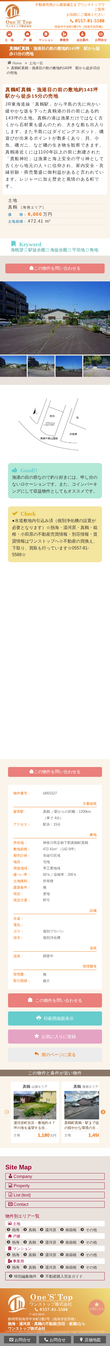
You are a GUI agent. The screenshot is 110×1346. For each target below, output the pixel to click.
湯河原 (50, 1230)
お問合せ (23, 1339)
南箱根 (71, 1230)
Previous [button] (7, 1112)
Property (21, 1186)
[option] (35, 1112)
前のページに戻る (59, 1054)
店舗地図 (93, 1339)
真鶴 (32, 1230)
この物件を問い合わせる (57, 268)
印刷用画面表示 (59, 1018)
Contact (20, 1204)
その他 (91, 1230)
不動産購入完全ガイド (64, 1276)
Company (22, 1176)
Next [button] (103, 1112)
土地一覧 (36, 63)
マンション (22, 1249)
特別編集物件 (25, 1276)
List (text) (22, 1195)
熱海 (15, 1230)
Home (16, 63)
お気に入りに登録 (59, 1036)
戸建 (16, 1236)
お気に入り (96, 1308)
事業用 (18, 1261)
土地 (16, 1224)
